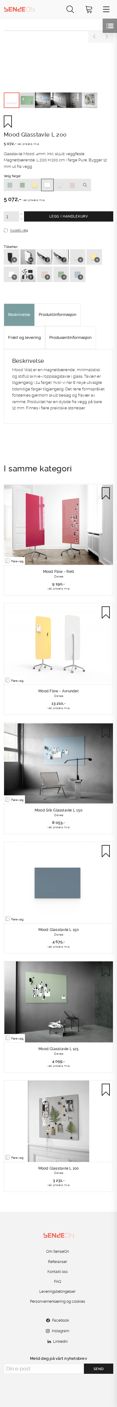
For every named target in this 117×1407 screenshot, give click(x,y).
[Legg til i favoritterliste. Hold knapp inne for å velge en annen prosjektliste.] (10, 121)
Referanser (57, 1262)
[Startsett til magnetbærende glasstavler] (28, 274)
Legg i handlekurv (68, 216)
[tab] (19, 314)
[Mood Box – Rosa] (44, 274)
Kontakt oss (57, 1272)
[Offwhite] (60, 185)
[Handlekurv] (89, 9)
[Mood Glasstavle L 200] (58, 30)
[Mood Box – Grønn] (61, 274)
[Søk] (70, 9)
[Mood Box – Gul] (94, 257)
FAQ (57, 1281)
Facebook (60, 1320)
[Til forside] (19, 9)
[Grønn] (22, 185)
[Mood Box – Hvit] (11, 274)
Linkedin (60, 1341)
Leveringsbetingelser (57, 1291)
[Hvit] (47, 185)
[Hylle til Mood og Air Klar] (44, 257)
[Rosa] (72, 185)
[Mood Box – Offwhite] (77, 257)
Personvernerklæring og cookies (57, 1301)
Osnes (58, 576)
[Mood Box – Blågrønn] (77, 274)
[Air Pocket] (11, 257)
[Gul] (35, 185)
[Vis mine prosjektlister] (110, 26)
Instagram (60, 1331)
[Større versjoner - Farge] (85, 185)
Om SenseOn (57, 1251)
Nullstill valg (19, 230)
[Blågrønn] (10, 185)
